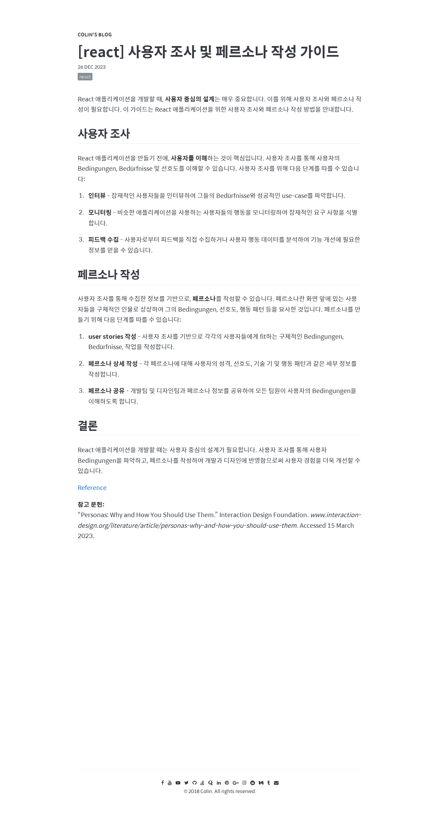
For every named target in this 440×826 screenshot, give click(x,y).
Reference (92, 487)
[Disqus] (220, 662)
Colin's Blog (95, 34)
